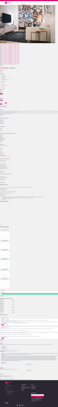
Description (2, 73)
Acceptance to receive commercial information (37, 400)
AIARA (3, 319)
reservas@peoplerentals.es (10, 391)
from (1, 89)
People (1, 94)
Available (3, 292)
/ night (6, 323)
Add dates (1, 93)
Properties (23, 2)
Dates (1, 91)
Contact (52, 2)
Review (3, 87)
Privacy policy (33, 388)
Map (2, 86)
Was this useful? (29, 364)
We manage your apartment (30, 2)
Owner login (48, 0)
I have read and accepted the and (37, 398)
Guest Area (52, 0)
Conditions (3, 85)
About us (48, 2)
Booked (3, 290)
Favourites (44, 0)
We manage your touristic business (40, 2)
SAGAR (3, 327)
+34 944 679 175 (9, 393)
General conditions (34, 386)
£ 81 (4, 323)
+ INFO (3, 324)
